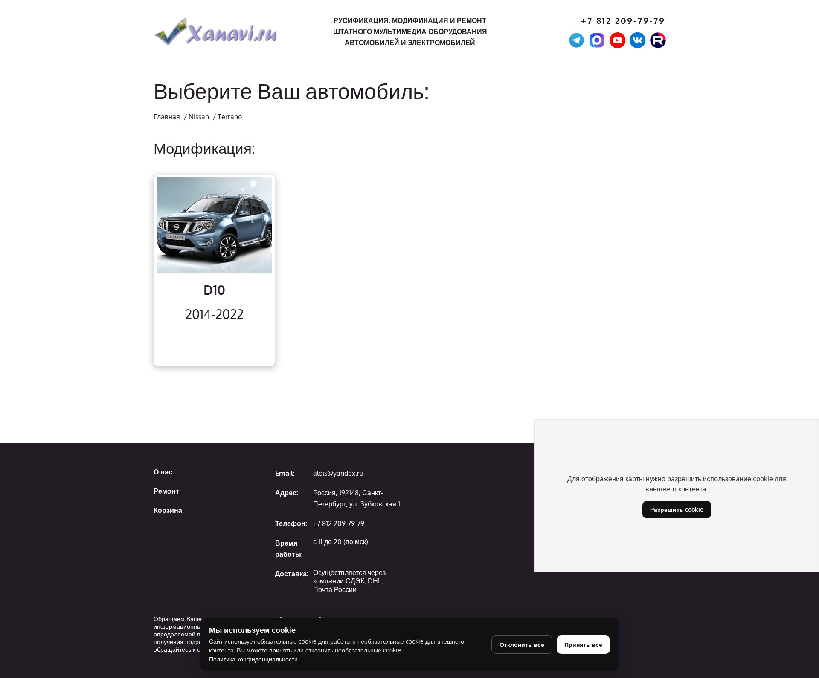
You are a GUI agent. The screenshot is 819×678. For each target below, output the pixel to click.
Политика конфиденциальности (253, 659)
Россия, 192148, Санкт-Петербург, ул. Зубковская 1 (356, 498)
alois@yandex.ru (338, 473)
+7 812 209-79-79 (623, 20)
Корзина (168, 510)
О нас (163, 472)
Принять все (583, 644)
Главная (167, 116)
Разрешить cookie (676, 509)
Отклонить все (522, 644)
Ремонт (166, 491)
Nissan (199, 116)
